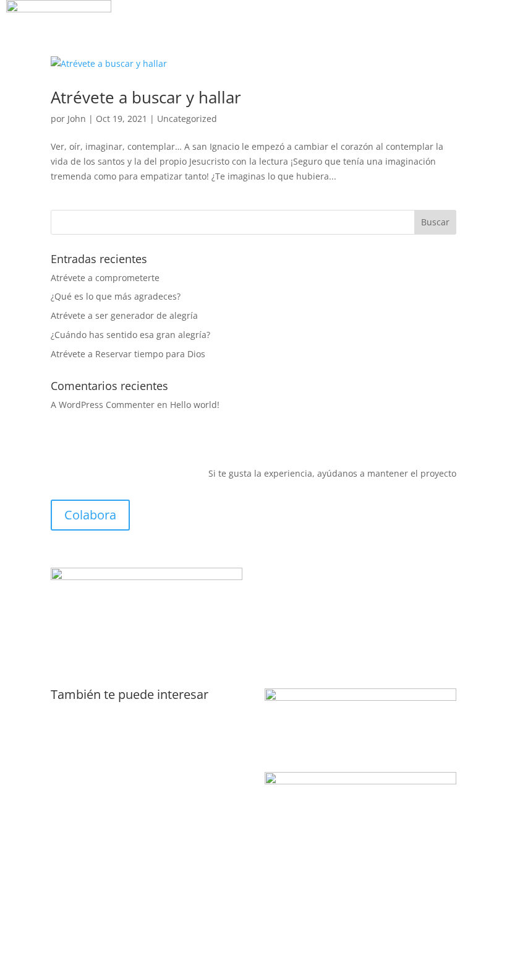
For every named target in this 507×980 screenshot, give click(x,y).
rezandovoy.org (82, 785)
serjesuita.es (77, 738)
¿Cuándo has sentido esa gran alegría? (130, 334)
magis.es (69, 714)
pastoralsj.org (79, 761)
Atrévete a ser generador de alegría (124, 315)
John (76, 118)
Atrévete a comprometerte (105, 278)
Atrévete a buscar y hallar (146, 97)
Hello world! (194, 404)
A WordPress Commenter (103, 404)
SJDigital (140, 935)
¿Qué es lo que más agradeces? (116, 296)
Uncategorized (187, 118)
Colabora (90, 514)
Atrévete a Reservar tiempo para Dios (128, 354)
